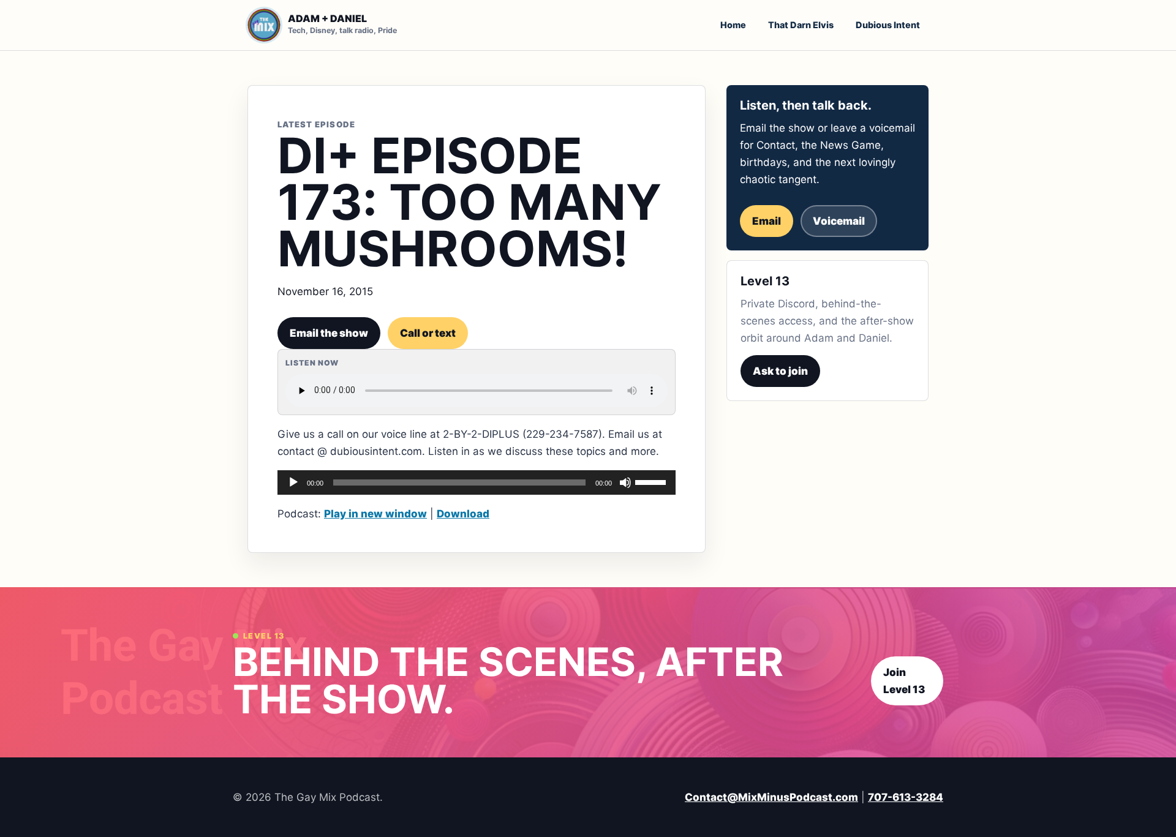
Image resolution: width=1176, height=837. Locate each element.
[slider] (652, 481)
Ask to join (780, 371)
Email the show (329, 333)
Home (733, 25)
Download (463, 514)
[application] (476, 482)
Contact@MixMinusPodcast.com (771, 797)
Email (766, 221)
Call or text (428, 333)
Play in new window (375, 514)
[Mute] (625, 482)
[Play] (293, 482)
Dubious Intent (888, 25)
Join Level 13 (904, 681)
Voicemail (839, 221)
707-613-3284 (905, 797)
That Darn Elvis (801, 25)
